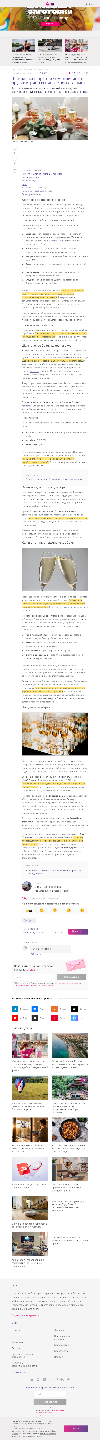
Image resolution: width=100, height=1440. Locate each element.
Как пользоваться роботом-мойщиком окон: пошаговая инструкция (28, 1148)
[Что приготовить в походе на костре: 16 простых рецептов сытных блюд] (70, 1130)
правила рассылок (46, 985)
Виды (24, 184)
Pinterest (64, 1018)
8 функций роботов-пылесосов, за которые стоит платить (30, 1225)
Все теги (59, 1356)
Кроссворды (61, 1350)
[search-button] (86, 3)
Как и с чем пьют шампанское (37, 190)
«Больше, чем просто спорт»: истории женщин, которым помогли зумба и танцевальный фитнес (76, 58)
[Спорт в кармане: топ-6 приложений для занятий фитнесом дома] (70, 1169)
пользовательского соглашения (69, 983)
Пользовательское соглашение (22, 1355)
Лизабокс (59, 1330)
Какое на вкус (29, 180)
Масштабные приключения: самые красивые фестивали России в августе (28, 1106)
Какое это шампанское (33, 170)
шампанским (57, 240)
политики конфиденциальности (27, 985)
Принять (76, 1428)
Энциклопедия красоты (62, 1337)
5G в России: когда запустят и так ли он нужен (29, 1186)
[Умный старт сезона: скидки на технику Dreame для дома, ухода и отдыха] (50, 45)
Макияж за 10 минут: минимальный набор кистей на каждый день (56, 872)
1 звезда (70, 73)
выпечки (34, 371)
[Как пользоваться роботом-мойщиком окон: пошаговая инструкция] (30, 1130)
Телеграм (24, 1009)
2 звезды (72, 73)
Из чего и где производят (35, 187)
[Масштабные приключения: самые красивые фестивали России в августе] (30, 1088)
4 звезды (77, 73)
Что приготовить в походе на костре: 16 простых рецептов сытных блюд (68, 1148)
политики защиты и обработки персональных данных (34, 1434)
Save (15, 136)
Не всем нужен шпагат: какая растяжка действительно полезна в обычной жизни (22, 58)
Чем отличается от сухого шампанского (42, 173)
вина (66, 684)
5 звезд (80, 73)
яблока (33, 812)
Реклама (16, 1336)
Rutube (83, 1009)
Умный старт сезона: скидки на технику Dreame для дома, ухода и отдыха (49, 58)
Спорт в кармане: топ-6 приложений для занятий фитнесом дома (66, 1187)
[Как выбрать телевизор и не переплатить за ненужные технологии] (30, 1244)
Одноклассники (64, 1009)
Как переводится (30, 177)
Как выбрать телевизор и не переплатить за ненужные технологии (28, 1263)
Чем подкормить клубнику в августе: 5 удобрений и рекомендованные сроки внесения (68, 1206)
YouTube (23, 1018)
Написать (80, 931)
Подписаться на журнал (24, 1315)
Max (81, 1018)
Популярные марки (31, 194)
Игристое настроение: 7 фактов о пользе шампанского (53, 479)
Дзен (42, 1018)
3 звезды (75, 73)
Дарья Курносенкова (22, 73)
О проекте (17, 1330)
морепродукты (60, 619)
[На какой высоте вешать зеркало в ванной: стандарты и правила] (70, 1233)
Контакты (17, 1342)
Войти (92, 3)
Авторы (16, 1348)
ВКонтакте (44, 1009)
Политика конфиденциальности (24, 1364)
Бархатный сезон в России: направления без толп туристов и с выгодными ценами (70, 1064)
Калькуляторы (62, 1344)
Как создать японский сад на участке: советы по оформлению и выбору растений (68, 1108)
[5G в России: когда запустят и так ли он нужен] (30, 1169)
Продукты (29, 920)
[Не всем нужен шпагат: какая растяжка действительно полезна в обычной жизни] (23, 45)
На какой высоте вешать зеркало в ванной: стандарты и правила (70, 1240)
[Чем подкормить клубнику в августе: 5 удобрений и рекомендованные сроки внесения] (70, 1197)
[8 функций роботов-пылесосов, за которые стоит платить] (30, 1208)
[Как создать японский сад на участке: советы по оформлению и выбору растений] (70, 1088)
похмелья (27, 405)
